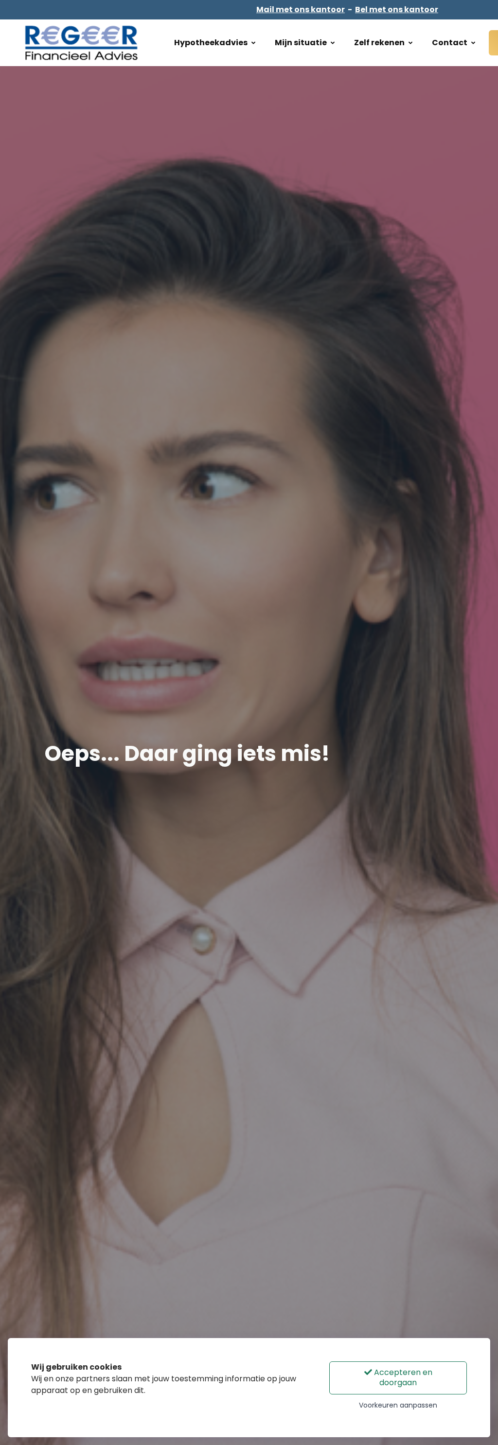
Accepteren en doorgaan (402, 1377)
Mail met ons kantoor (300, 9)
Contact (449, 42)
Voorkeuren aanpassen (398, 1405)
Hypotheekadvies (211, 42)
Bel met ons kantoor (396, 9)
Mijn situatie (301, 42)
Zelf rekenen (379, 42)
